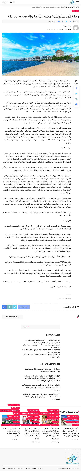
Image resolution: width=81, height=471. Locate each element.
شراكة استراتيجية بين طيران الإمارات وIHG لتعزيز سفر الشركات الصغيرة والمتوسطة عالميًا (32, 433)
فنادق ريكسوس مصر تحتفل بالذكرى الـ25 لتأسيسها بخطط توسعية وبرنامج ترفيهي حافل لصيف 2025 (41, 387)
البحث (24, 327)
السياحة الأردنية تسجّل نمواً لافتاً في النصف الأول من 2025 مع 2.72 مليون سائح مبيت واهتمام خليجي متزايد (50, 433)
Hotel (67, 419)
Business (75, 419)
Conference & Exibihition (49, 413)
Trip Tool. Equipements (49, 425)
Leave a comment (11, 316)
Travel (75, 11)
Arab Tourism (73, 416)
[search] (14, 2)
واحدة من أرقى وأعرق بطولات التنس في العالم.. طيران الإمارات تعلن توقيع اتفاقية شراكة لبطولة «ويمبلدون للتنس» (42, 378)
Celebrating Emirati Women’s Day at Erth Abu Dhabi (43, 340)
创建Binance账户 (54, 376)
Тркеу (58, 369)
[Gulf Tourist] (72, 2)
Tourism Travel (72, 422)
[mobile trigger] (77, 2)
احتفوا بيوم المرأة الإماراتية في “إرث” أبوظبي (45, 342)
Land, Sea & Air (53, 416)
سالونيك (60, 299)
